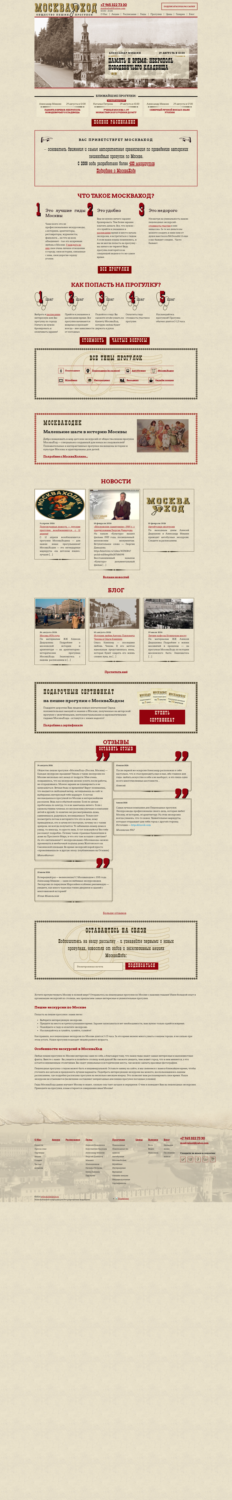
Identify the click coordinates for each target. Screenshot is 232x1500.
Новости (38, 1145)
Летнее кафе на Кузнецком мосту (167, 635)
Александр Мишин (95, 1153)
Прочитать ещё (116, 671)
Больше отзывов (114, 913)
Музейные (71, 380)
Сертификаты (119, 1183)
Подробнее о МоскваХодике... (65, 456)
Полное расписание (115, 122)
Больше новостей (116, 577)
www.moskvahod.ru (50, 1197)
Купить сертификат (162, 717)
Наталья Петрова (94, 1168)
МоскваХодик (166, 370)
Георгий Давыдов (94, 1156)
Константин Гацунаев (96, 1149)
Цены (169, 14)
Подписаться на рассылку (179, 6)
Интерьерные (102, 380)
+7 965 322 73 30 (114, 5)
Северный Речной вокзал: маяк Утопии (170, 111)
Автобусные (139, 370)
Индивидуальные (121, 1179)
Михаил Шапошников (92, 1162)
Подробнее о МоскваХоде (116, 171)
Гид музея (90, 1175)
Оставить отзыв (116, 749)
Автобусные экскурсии (161, 526)
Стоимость (93, 340)
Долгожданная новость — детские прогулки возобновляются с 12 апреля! (60, 530)
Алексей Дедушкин (95, 1145)
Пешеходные (118, 1145)
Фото (150, 1145)
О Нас (104, 14)
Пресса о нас (40, 1149)
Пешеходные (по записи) (106, 370)
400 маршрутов (142, 164)
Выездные (133, 380)
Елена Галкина (93, 1172)
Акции (115, 14)
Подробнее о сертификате (63, 725)
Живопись (153, 1153)
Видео (151, 1149)
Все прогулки (114, 269)
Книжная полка (168, 1147)
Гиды (143, 14)
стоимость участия (160, 225)
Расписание (129, 14)
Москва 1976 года (50, 635)
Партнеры (39, 1153)
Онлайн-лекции (164, 380)
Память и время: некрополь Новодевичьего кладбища (62, 111)
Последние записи (169, 1155)
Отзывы (38, 1160)
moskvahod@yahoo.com (113, 8)
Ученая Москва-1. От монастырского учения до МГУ (144, 65)
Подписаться (141, 966)
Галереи (180, 14)
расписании (104, 232)
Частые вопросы (129, 340)
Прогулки (156, 14)
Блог (191, 14)
